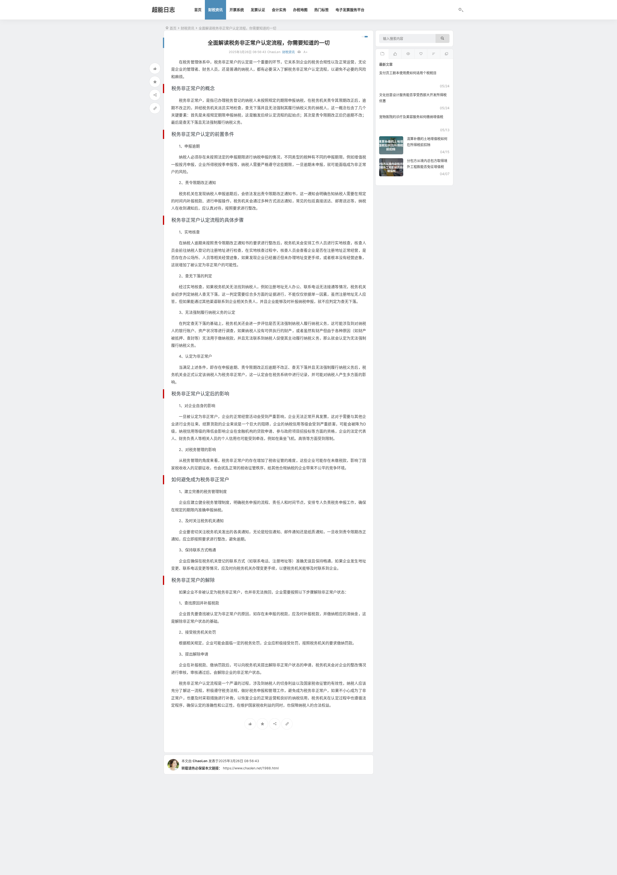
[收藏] (154, 81)
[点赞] (154, 68)
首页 (197, 9)
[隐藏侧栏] (364, 36)
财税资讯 (215, 9)
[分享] (154, 94)
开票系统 (236, 9)
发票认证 (258, 9)
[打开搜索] (460, 10)
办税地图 (300, 9)
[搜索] (442, 38)
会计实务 (279, 9)
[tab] (382, 54)
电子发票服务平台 (349, 9)
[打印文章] (299, 52)
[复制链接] (154, 108)
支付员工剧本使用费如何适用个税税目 (407, 73)
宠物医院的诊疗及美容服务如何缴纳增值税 (411, 117)
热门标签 (321, 9)
